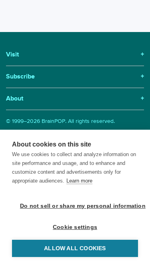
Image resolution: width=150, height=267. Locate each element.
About (75, 99)
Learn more (79, 181)
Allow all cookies (75, 248)
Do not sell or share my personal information (79, 206)
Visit (75, 55)
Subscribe (75, 77)
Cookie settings (75, 227)
